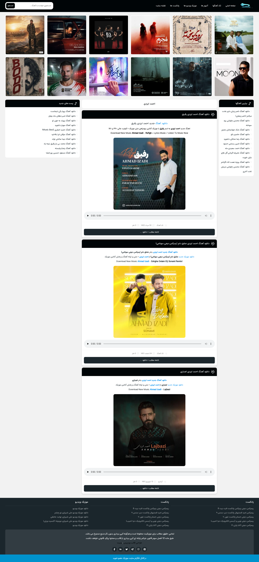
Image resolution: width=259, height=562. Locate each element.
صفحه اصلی (230, 5)
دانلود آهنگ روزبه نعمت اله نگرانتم (235, 162)
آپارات (144, 549)
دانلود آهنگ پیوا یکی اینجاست (63, 111)
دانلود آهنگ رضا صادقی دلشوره (237, 139)
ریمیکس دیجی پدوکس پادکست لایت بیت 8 (236, 508)
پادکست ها (174, 5)
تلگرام (132, 549)
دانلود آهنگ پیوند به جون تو (64, 120)
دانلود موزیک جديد (186, 257)
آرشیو (160, 481)
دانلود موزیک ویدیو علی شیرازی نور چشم (71, 512)
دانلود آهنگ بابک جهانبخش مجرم (236, 130)
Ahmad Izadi (143, 261)
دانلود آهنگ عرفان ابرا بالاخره (64, 134)
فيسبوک (114, 549)
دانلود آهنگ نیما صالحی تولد (64, 139)
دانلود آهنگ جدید (159, 380)
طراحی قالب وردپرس (133, 543)
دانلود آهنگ (161, 123)
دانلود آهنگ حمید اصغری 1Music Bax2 (59, 130)
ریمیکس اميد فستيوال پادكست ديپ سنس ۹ (235, 512)
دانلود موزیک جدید (175, 385)
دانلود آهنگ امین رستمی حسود (236, 144)
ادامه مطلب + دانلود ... (149, 232)
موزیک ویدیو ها (190, 5)
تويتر (126, 549)
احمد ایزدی (157, 252)
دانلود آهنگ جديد (170, 252)
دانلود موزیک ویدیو (80, 508)
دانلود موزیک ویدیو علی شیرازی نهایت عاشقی (69, 517)
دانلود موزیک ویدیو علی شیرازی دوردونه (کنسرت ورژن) (65, 521)
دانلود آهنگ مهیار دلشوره (65, 125)
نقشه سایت (161, 5)
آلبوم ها (204, 5)
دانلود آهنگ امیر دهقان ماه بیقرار (62, 116)
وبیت (119, 543)
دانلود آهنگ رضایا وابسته (65, 148)
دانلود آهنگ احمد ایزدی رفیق (195, 114)
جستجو (10, 5)
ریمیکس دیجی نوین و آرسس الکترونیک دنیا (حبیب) (232, 521)
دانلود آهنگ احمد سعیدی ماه (237, 148)
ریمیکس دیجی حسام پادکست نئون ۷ (238, 517)
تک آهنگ (160, 225)
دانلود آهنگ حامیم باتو (240, 134)
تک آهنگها (217, 5)
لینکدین (120, 549)
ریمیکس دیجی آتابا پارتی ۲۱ (242, 525)
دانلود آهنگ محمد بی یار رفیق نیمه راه (60, 144)
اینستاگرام (138, 549)
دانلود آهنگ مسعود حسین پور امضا (61, 153)
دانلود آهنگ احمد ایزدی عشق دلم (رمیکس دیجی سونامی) (182, 243)
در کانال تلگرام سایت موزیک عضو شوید (129, 558)
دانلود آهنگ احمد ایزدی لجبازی (194, 372)
